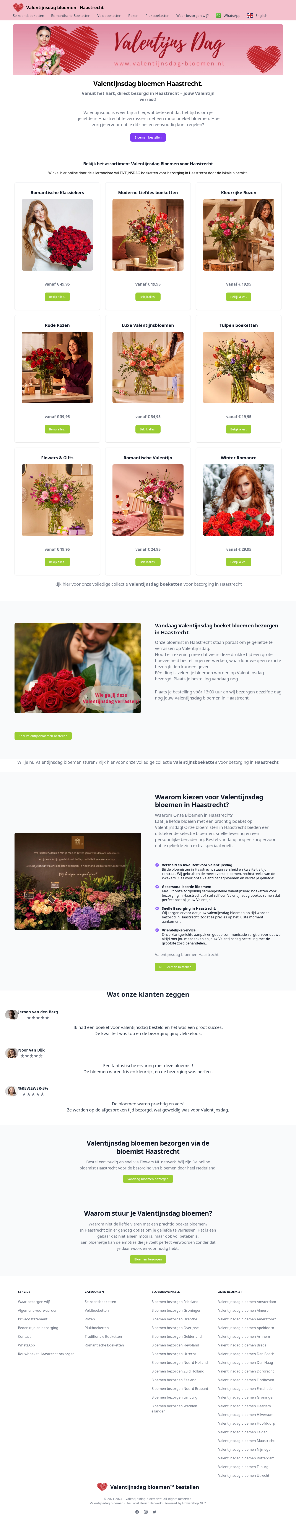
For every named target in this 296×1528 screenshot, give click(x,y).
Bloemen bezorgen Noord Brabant (179, 1388)
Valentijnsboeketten (195, 762)
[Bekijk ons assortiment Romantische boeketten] (57, 236)
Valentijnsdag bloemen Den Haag (245, 1362)
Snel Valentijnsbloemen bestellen (43, 736)
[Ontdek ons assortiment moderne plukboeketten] (148, 236)
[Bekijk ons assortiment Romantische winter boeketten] (238, 501)
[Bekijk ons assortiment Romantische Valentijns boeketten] (148, 501)
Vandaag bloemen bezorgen (148, 1179)
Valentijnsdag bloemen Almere (243, 1310)
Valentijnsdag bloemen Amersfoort (247, 1319)
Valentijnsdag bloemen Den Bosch (246, 1353)
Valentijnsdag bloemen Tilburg (243, 1466)
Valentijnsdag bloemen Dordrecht (246, 1371)
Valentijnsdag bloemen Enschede (245, 1388)
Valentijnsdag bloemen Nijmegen (245, 1449)
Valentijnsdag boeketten (155, 584)
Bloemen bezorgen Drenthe (174, 1319)
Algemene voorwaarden (37, 1310)
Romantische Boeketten (70, 15)
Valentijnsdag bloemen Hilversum (245, 1414)
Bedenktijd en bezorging (38, 1327)
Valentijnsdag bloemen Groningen (246, 1397)
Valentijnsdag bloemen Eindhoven (246, 1380)
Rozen (133, 15)
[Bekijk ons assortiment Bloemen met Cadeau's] (57, 501)
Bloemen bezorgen (148, 1259)
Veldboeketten (109, 15)
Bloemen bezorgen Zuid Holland (177, 1371)
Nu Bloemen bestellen (175, 967)
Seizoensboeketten (28, 15)
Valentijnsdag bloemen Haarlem (244, 1406)
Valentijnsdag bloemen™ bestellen (154, 1486)
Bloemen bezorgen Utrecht (173, 1353)
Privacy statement (32, 1319)
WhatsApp (26, 1345)
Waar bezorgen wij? (192, 15)
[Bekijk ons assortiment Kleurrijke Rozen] (238, 236)
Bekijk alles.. (57, 297)
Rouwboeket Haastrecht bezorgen (46, 1353)
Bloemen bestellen (148, 137)
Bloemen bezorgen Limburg (174, 1397)
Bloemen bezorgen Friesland (174, 1301)
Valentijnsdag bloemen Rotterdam (246, 1458)
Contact (24, 1336)
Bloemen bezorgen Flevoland (175, 1345)
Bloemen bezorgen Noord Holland (179, 1362)
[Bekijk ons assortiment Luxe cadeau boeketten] (148, 369)
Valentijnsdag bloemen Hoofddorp (246, 1423)
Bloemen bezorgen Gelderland (176, 1336)
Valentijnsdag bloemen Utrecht (243, 1475)
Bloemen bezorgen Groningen (176, 1310)
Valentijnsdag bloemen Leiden (243, 1432)
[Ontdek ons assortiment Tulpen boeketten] (238, 369)
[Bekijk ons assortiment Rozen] (57, 369)
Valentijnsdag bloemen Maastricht (246, 1440)
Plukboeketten (157, 15)
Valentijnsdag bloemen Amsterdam (247, 1301)
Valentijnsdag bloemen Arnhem (244, 1336)
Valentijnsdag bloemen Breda (242, 1345)
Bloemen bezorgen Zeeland (174, 1380)
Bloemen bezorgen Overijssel (175, 1327)
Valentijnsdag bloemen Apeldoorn (246, 1327)
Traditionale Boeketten (103, 1336)
